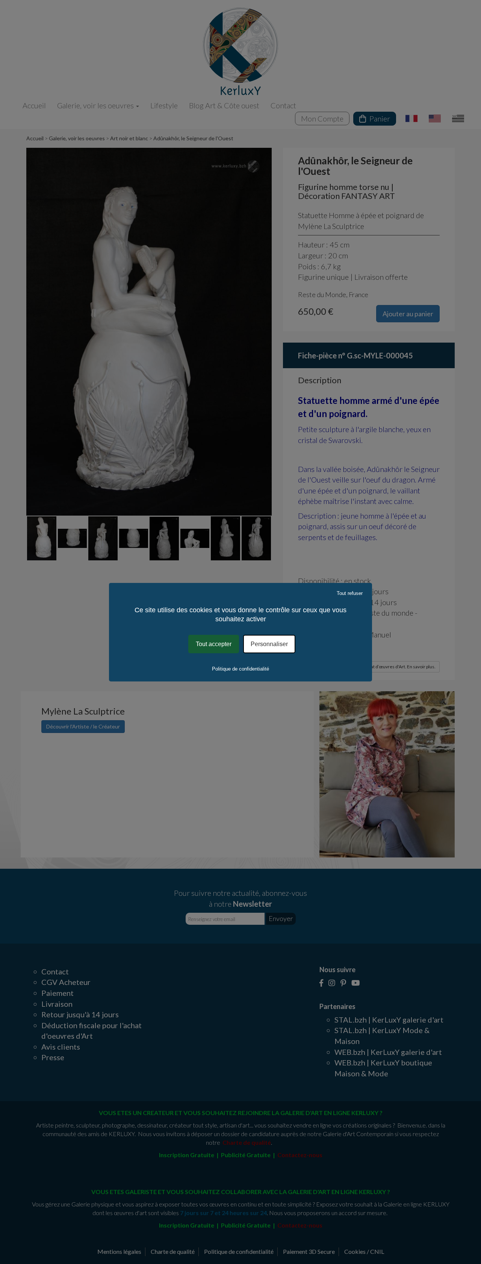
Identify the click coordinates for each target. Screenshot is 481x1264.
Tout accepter (213, 643)
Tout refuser (350, 593)
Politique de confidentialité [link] (240, 669)
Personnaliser (269, 643)
